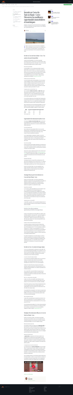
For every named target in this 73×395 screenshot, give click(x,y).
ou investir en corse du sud (37, 76)
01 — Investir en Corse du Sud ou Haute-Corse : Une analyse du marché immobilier (17, 12)
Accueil (3, 6)
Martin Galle (27, 30)
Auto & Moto (12, 4)
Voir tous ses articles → (31, 380)
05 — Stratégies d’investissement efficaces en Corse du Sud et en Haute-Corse (17, 21)
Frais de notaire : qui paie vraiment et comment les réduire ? (55, 18)
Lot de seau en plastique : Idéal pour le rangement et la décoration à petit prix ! (55, 13)
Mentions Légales (31, 388)
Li (16, 26)
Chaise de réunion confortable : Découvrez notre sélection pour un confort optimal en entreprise (55, 23)
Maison (6, 4)
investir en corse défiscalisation (28, 374)
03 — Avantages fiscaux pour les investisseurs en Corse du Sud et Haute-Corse (17, 17)
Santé (16, 4)
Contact (30, 389)
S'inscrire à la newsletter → (67, 4)
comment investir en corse (37, 308)
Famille (9, 4)
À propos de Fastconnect (32, 387)
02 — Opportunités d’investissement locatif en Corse (17, 14)
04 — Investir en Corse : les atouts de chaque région (17, 19)
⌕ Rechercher (69, 1)
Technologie (3, 4)
